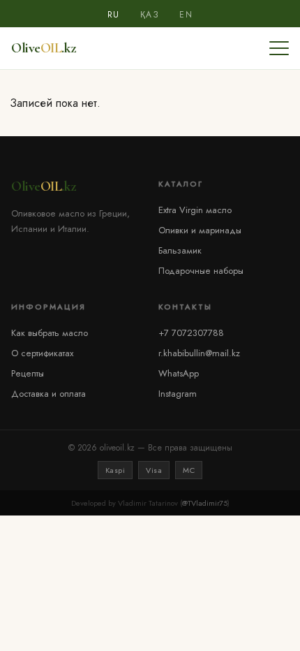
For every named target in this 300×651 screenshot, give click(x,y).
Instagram (177, 393)
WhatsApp (178, 373)
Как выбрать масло (49, 332)
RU (113, 14)
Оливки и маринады (199, 230)
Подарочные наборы (200, 270)
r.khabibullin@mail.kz (199, 353)
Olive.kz (43, 48)
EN (186, 14)
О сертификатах (42, 353)
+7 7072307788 (191, 332)
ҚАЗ (150, 14)
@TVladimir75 (204, 503)
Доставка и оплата (48, 393)
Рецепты (27, 373)
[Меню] (279, 48)
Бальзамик (180, 250)
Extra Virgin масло (195, 210)
